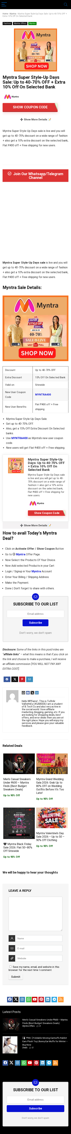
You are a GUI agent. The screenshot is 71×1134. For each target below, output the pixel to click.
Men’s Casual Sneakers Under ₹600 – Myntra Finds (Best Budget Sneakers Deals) (17, 784)
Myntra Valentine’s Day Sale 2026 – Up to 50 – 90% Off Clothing (50, 837)
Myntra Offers (20, 23)
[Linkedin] (47, 999)
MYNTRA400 (43, 394)
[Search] (66, 4)
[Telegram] (54, 999)
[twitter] (15, 999)
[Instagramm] (22, 999)
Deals (24, 1047)
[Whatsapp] (29, 999)
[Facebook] (10, 999)
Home (5, 14)
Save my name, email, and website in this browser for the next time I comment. (34, 968)
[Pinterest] (41, 999)
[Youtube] (34, 999)
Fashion (7, 23)
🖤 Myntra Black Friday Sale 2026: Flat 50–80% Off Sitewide (17, 847)
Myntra (13, 14)
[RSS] (61, 999)
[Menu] (4, 4)
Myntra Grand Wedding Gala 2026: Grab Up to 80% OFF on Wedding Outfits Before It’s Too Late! (50, 786)
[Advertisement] (35, 222)
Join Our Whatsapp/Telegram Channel (38, 176)
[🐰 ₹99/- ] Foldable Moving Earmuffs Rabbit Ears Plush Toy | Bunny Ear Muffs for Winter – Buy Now (45, 1041)
